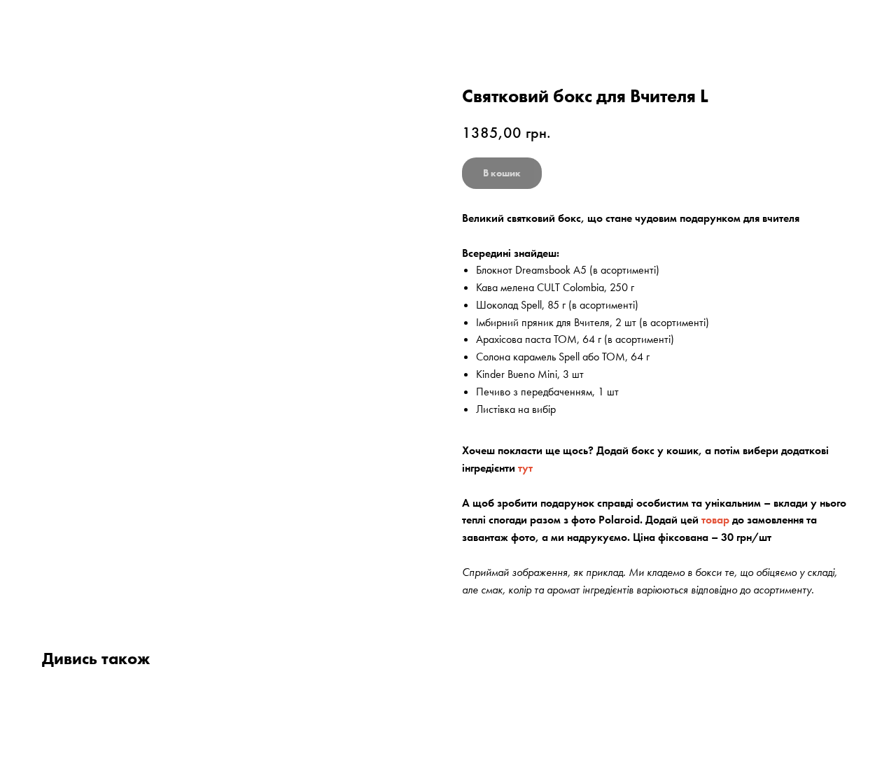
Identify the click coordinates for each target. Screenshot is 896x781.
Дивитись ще (57, 22)
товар (715, 519)
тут (525, 467)
